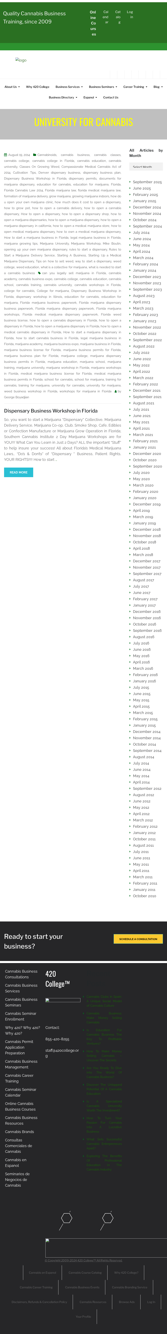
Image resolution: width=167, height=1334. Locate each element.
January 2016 (144, 681)
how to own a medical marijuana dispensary (89, 232)
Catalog (118, 17)
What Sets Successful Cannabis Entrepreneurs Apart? (104, 1144)
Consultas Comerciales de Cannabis (18, 1146)
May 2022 (141, 365)
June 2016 (142, 649)
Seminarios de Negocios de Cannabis (17, 1179)
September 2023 (147, 289)
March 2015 (143, 713)
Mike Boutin (112, 243)
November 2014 (147, 738)
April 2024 (141, 251)
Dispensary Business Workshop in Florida (35, 178)
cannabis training (28, 285)
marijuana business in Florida (100, 344)
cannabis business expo (35, 279)
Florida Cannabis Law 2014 (23, 190)
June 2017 (142, 592)
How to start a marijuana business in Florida (36, 237)
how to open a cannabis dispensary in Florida (63, 320)
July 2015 (141, 687)
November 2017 (147, 567)
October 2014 (144, 744)
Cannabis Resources (93, 1302)
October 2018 (144, 542)
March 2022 (143, 378)
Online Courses (93, 23)
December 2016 (147, 611)
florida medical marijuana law (99, 190)
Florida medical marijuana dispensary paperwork (60, 314)
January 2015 (144, 725)
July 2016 (141, 643)
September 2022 (147, 340)
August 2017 (143, 580)
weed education (27, 267)
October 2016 (144, 624)
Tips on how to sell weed (54, 261)
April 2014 (141, 782)
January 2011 (144, 889)
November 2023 (147, 283)
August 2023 (144, 296)
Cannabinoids (46, 155)
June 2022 (142, 359)
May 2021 (141, 422)
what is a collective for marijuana (64, 267)
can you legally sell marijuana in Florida (74, 273)
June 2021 (142, 416)
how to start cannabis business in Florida (47, 338)
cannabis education (91, 161)
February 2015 (145, 719)
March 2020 (143, 485)
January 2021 (144, 447)
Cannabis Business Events (82, 1287)
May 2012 (141, 807)
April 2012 (141, 814)
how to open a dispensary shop (85, 214)
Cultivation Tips (24, 172)
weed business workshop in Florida (30, 391)
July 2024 (141, 232)
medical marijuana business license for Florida (56, 373)
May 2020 (141, 479)
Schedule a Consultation (138, 939)
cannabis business (75, 155)
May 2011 (141, 864)
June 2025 (142, 188)
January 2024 (144, 270)
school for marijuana (89, 379)
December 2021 (146, 390)
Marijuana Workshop (86, 243)
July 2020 (141, 472)
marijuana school (92, 362)
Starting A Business (71, 255)
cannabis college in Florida (53, 161)
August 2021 (143, 403)
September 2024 (147, 226)
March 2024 (143, 258)
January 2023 (144, 321)
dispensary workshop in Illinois (39, 297)
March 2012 (143, 820)
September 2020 (147, 466)
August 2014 (143, 757)
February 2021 (145, 441)
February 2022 (145, 384)
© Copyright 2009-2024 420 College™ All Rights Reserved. (83, 1260)
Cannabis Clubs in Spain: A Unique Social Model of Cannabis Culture (104, 1001)
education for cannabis (54, 184)
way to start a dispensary (93, 261)
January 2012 (144, 833)
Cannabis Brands (19, 1132)
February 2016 (145, 675)
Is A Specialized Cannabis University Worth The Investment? (104, 1106)
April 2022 (141, 371)
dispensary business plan (102, 172)
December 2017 (146, 561)
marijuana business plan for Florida (31, 356)
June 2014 (142, 769)
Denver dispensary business (59, 172)
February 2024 (145, 264)
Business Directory (61, 97)
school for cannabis (58, 379)
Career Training (133, 86)
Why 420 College (37, 86)
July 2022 (141, 352)
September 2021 (147, 397)
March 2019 (143, 517)
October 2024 (144, 220)
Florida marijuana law (60, 190)
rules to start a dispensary (88, 249)
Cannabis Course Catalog (85, 1272)
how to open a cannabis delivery (57, 208)
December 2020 (147, 453)
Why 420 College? (126, 1272)
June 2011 (141, 858)
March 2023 (143, 308)
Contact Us (110, 97)
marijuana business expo (61, 344)
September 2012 (147, 788)
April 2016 (141, 662)
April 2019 (141, 510)
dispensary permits (83, 178)
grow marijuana (60, 196)
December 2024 (147, 207)
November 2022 (147, 327)
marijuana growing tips (20, 243)
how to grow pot (17, 208)
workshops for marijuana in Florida (85, 391)
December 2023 (147, 277)
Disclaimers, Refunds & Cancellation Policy (39, 1302)
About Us (10, 86)
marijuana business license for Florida (32, 350)
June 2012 (142, 801)
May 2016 (141, 656)
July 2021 (141, 409)
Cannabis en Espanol (42, 1272)
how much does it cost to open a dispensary (88, 202)
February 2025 (145, 194)
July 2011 (141, 852)
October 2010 (144, 896)
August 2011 (143, 845)
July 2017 (141, 586)
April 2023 (141, 302)
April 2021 (141, 428)
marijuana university (30, 368)
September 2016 (147, 630)
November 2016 (147, 618)
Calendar (105, 17)
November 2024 (147, 213)
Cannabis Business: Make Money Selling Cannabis (104, 1018)
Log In (151, 1302)
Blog (157, 86)
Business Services (68, 86)
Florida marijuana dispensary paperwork (64, 308)
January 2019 (144, 523)
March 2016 (143, 668)
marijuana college (74, 356)
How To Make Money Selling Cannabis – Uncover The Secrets (104, 1055)
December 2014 (146, 731)
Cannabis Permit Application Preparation (19, 1047)
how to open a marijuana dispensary (73, 220)
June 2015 (142, 694)
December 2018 (147, 529)
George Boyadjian (16, 397)
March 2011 (143, 877)
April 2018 (141, 548)
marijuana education (62, 362)
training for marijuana (34, 385)
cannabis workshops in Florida (98, 285)
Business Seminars (101, 86)
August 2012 (143, 795)
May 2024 (141, 245)
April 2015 (141, 706)
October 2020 (145, 460)
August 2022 (144, 346)
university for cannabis (68, 385)
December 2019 (147, 504)
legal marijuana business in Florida (95, 237)
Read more (18, 472)
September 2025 (147, 182)
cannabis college (16, 161)
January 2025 (144, 201)
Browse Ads (127, 1302)
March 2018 (143, 555)
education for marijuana (91, 184)
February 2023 (145, 314)
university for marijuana (104, 385)
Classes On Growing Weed (39, 167)
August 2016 (143, 637)
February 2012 (145, 826)
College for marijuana (53, 291)
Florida (116, 184)
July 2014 (141, 763)
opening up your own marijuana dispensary (35, 249)
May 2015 (141, 700)
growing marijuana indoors (90, 196)
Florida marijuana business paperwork (48, 303)
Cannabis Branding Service (129, 1287)
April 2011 (141, 870)
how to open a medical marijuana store (81, 226)
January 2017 (144, 605)
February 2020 (145, 491)
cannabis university (58, 285)
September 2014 (147, 750)
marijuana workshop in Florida (67, 368)
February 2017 (145, 599)
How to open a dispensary (40, 214)
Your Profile (83, 1316)
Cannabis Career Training (36, 1287)
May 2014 (141, 776)
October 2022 (144, 333)
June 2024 (142, 239)
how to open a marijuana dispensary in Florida (66, 326)
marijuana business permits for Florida (92, 350)
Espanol (89, 97)
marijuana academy (28, 344)
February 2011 (145, 883)
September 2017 (147, 574)
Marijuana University (54, 243)
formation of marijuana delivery (26, 196)
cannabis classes (107, 155)
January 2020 (144, 498)
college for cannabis (19, 291)
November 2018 (147, 536)
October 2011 (144, 839)
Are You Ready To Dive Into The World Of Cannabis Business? (104, 1072)
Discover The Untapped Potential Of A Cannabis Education (104, 1089)
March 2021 (143, 435)
